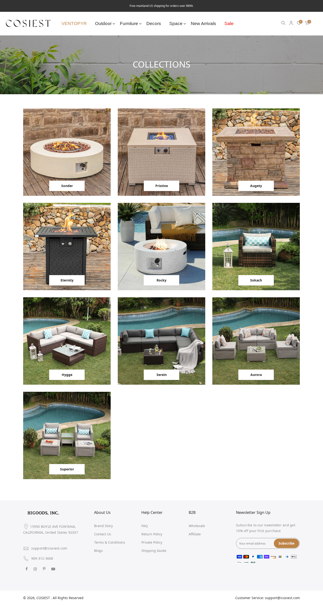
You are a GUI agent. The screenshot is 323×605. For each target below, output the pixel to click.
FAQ (144, 526)
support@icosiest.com (49, 548)
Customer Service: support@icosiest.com (267, 598)
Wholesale (197, 526)
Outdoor (103, 23)
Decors (153, 23)
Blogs (98, 550)
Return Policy (151, 534)
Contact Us (102, 534)
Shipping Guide (153, 550)
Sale (229, 23)
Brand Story (103, 526)
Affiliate (195, 534)
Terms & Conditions (109, 542)
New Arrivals (203, 23)
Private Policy (151, 542)
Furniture (129, 23)
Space (176, 23)
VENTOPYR (74, 23)
